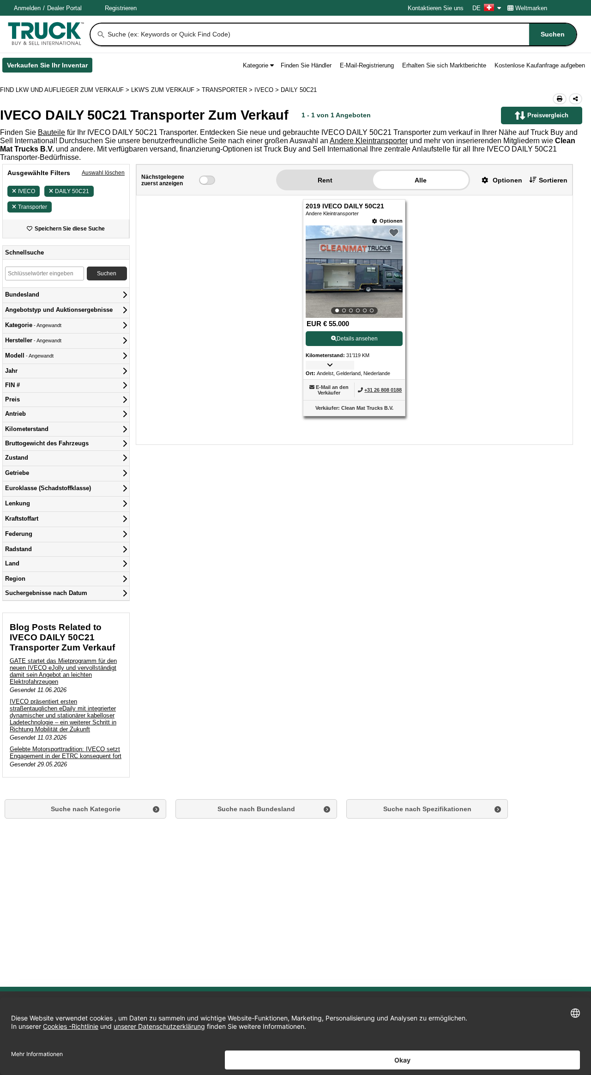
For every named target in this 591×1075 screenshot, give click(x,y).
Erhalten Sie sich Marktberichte (444, 65)
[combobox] (341, 34)
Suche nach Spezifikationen (427, 809)
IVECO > (267, 89)
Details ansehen (357, 338)
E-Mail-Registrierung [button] (367, 65)
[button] (498, 180)
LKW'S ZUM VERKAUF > (166, 89)
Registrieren (121, 8)
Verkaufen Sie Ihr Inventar (49, 67)
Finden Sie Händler (306, 65)
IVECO (26, 191)
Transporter (32, 207)
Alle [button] (421, 180)
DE (476, 8)
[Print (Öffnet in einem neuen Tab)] (560, 98)
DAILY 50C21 (72, 191)
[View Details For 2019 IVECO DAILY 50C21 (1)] (354, 271)
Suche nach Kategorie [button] (86, 809)
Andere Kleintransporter (369, 141)
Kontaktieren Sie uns (436, 8)
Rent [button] (325, 180)
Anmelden (27, 8)
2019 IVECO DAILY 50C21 (345, 206)
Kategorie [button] (255, 65)
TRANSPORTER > (228, 89)
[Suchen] (101, 35)
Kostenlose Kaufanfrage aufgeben (540, 65)
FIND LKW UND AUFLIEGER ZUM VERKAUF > (65, 89)
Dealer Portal (64, 8)
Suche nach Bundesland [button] (256, 809)
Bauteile (51, 132)
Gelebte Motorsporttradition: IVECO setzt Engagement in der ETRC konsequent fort (65, 752)
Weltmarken (531, 8)
